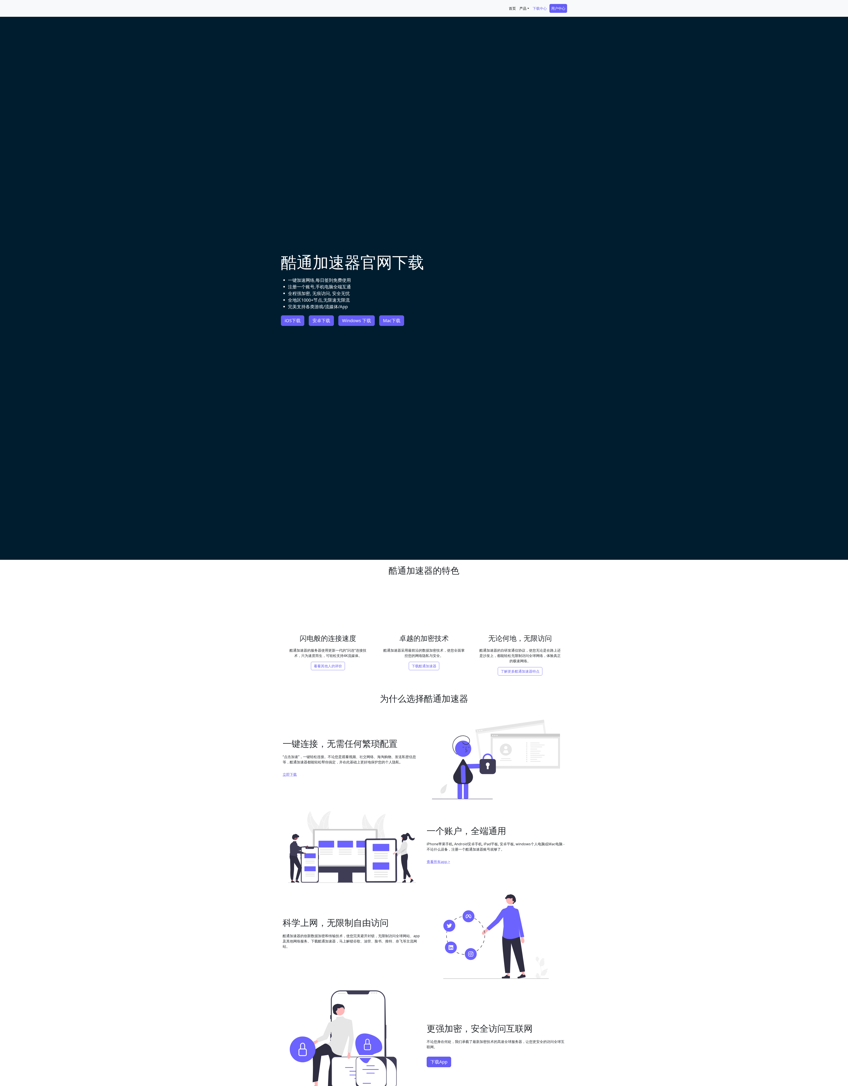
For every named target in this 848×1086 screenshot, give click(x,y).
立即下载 (290, 774)
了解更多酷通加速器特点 (520, 671)
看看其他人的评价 (328, 666)
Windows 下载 (356, 321)
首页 (512, 8)
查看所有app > (438, 861)
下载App (438, 1062)
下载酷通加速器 (424, 666)
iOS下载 (293, 321)
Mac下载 (391, 321)
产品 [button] (522, 8)
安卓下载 (321, 321)
